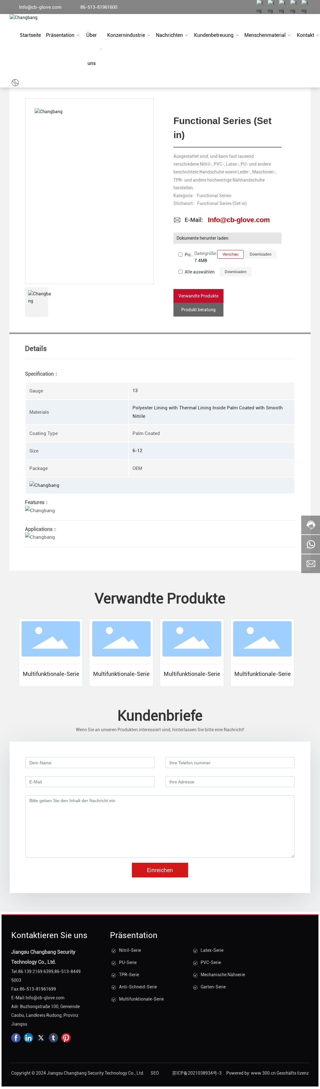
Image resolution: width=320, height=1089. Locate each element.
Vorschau (230, 254)
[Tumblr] (53, 1037)
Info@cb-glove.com (40, 7)
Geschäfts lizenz (293, 1073)
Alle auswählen (200, 271)
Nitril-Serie (130, 950)
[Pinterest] (66, 1037)
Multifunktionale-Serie (51, 674)
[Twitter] (41, 1037)
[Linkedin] (28, 1037)
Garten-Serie (213, 986)
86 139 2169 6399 (35, 971)
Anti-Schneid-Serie (138, 986)
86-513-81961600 (98, 7)
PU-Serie (128, 962)
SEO (155, 1073)
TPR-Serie (129, 974)
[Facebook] (16, 1037)
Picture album (189, 254)
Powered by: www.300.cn (251, 1073)
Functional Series (214, 195)
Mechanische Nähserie (223, 974)
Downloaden (261, 254)
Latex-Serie (212, 950)
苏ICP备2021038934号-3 (197, 1073)
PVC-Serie (211, 962)
